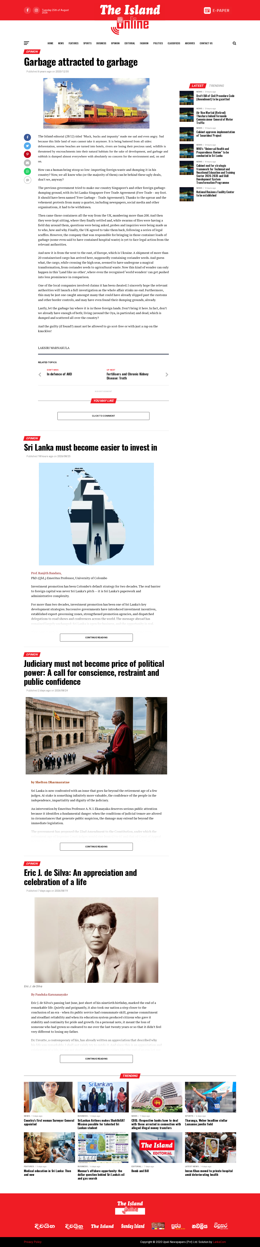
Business (101, 43)
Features (73, 43)
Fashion (144, 43)
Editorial (130, 43)
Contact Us (206, 43)
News (61, 43)
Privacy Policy (33, 1242)
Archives (190, 43)
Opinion (115, 43)
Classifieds (174, 43)
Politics (158, 43)
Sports (87, 43)
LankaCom (219, 1242)
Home (50, 43)
